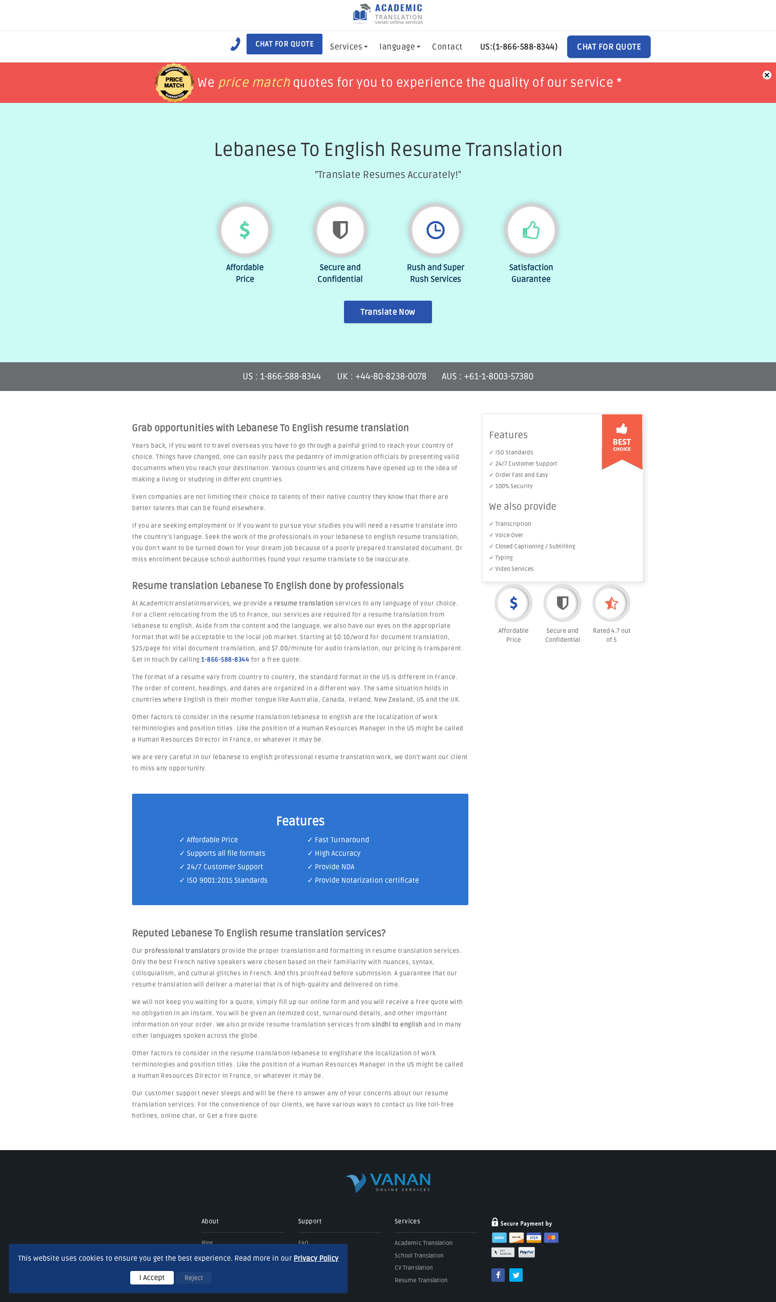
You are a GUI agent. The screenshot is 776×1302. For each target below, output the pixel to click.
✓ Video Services (511, 569)
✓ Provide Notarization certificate (363, 880)
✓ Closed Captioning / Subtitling (532, 546)
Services (346, 47)
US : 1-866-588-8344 (282, 376)
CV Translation (414, 1267)
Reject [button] (194, 1278)
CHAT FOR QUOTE (609, 47)
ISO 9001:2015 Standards (227, 880)
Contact (447, 47)
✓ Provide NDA (330, 866)
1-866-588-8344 (225, 659)
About (210, 1221)
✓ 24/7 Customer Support (523, 463)
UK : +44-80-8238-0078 (382, 376)
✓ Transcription (510, 524)
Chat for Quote (284, 44)
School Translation (419, 1255)
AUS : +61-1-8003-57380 (488, 376)
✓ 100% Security (511, 486)
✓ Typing (501, 557)
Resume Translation (421, 1280)
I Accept (152, 1277)
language (397, 47)
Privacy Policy (316, 1258)
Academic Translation (424, 1243)
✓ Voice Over (506, 535)
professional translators (182, 951)
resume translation (304, 603)
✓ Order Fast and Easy (518, 475)
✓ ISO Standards (511, 452)
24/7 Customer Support (225, 866)
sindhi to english (397, 1024)
